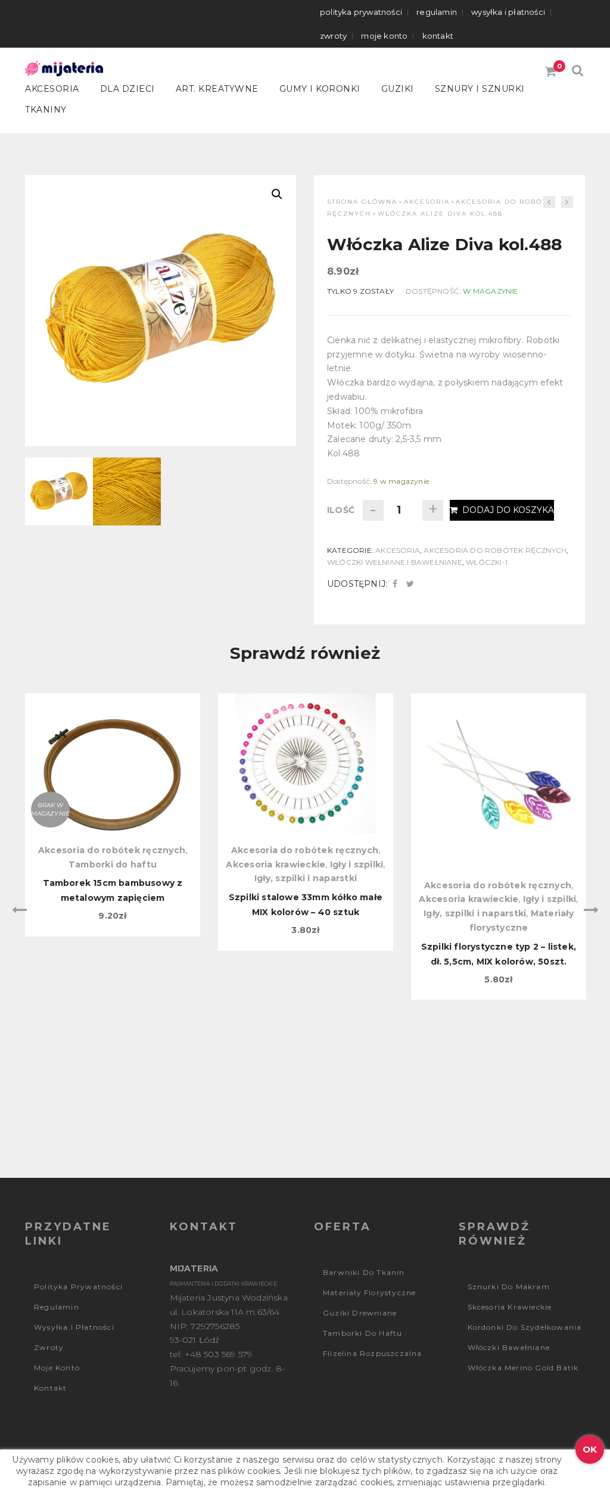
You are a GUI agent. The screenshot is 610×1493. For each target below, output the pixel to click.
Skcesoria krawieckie (510, 1306)
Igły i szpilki (357, 864)
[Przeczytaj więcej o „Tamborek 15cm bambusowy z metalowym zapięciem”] (113, 755)
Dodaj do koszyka (508, 510)
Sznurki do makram (509, 1286)
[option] (112, 815)
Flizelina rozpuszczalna (372, 1353)
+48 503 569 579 (219, 1354)
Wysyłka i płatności (508, 12)
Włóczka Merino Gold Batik (523, 1367)
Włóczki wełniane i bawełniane (394, 562)
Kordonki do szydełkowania (525, 1327)
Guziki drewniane (360, 1312)
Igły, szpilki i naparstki (305, 878)
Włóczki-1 (487, 562)
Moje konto (384, 36)
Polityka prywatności (361, 12)
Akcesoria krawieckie (275, 864)
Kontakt (437, 36)
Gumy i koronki (319, 88)
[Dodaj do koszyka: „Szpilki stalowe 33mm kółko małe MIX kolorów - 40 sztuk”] (306, 755)
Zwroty (333, 36)
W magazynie (490, 291)
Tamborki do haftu (113, 864)
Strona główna (362, 202)
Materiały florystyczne (369, 1292)
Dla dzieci (127, 88)
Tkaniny (46, 109)
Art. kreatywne (217, 88)
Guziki (397, 88)
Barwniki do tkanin (364, 1272)
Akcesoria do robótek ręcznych (495, 550)
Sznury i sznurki (480, 88)
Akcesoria (52, 88)
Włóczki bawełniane (509, 1347)
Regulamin (436, 12)
